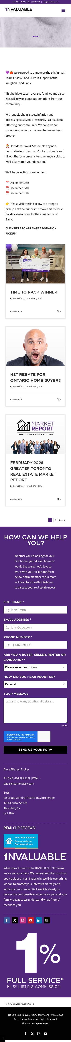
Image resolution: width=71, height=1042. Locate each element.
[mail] (47, 920)
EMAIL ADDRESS (17, 619)
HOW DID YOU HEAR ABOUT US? (29, 677)
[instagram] (23, 920)
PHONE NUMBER (18, 637)
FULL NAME (14, 602)
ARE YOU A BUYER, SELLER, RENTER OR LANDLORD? (35, 657)
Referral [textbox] (10, 684)
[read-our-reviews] (21, 835)
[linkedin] (39, 920)
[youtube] (31, 920)
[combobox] (35, 667)
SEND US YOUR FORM (35, 749)
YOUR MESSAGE (16, 694)
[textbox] (32, 667)
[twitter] (15, 920)
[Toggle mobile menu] (64, 10)
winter (13, 1003)
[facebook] (7, 920)
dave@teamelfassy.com (50, 2)
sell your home (24, 1003)
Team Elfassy (19, 298)
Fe (33, 1003)
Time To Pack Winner (33, 292)
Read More (15, 311)
